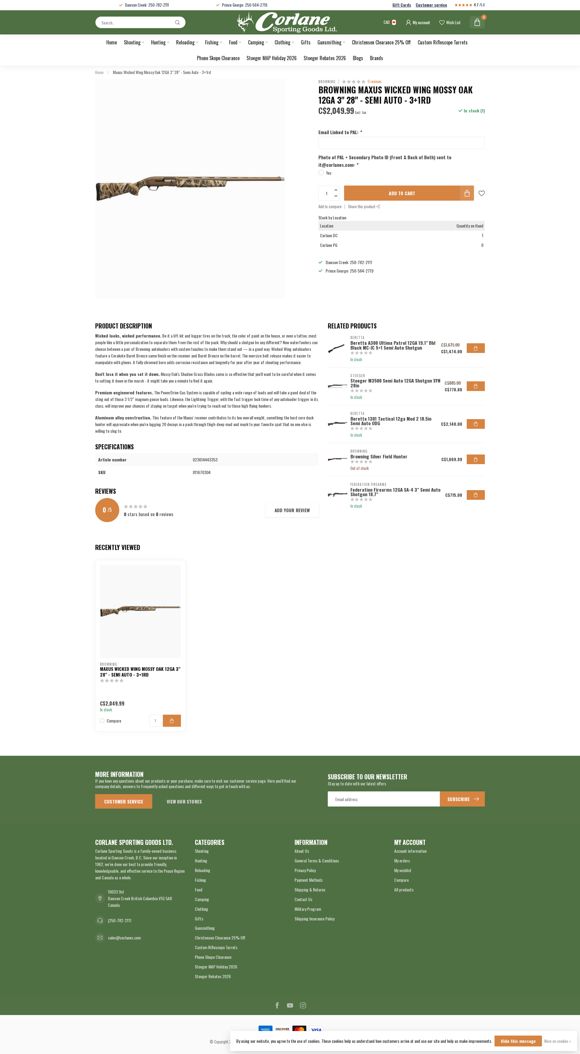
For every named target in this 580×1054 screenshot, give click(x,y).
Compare (114, 720)
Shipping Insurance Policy (314, 918)
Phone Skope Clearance (218, 58)
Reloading (185, 42)
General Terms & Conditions (317, 860)
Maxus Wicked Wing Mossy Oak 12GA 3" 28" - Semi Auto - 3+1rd (162, 72)
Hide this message (518, 1041)
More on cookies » (557, 1041)
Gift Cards (401, 5)
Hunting (158, 42)
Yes (328, 172)
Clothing (282, 42)
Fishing (211, 42)
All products (404, 889)
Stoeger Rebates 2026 (325, 58)
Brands (376, 58)
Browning (327, 81)
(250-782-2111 (119, 920)
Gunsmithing (329, 42)
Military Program (308, 909)
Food (233, 42)
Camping (256, 42)
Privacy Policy (305, 870)
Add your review (292, 510)
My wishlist (402, 870)
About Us (302, 851)
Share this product (362, 206)
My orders (402, 860)
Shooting (132, 42)
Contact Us (303, 899)
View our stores (184, 801)
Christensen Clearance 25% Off (381, 42)
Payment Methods (309, 880)
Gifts (306, 42)
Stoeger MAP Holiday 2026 (271, 58)
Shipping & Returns (310, 889)
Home (111, 42)
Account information (410, 851)
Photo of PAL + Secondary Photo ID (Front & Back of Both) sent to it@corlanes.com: (384, 161)
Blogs (358, 58)
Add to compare (330, 206)
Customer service (431, 5)
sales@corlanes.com (124, 937)
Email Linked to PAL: (340, 132)
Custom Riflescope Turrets (443, 42)
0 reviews (375, 81)
